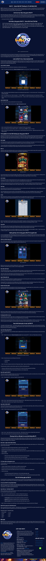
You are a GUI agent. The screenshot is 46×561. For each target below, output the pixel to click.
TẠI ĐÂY (11, 19)
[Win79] (5, 2)
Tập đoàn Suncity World (14, 438)
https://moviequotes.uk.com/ (5, 552)
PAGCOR (33, 55)
